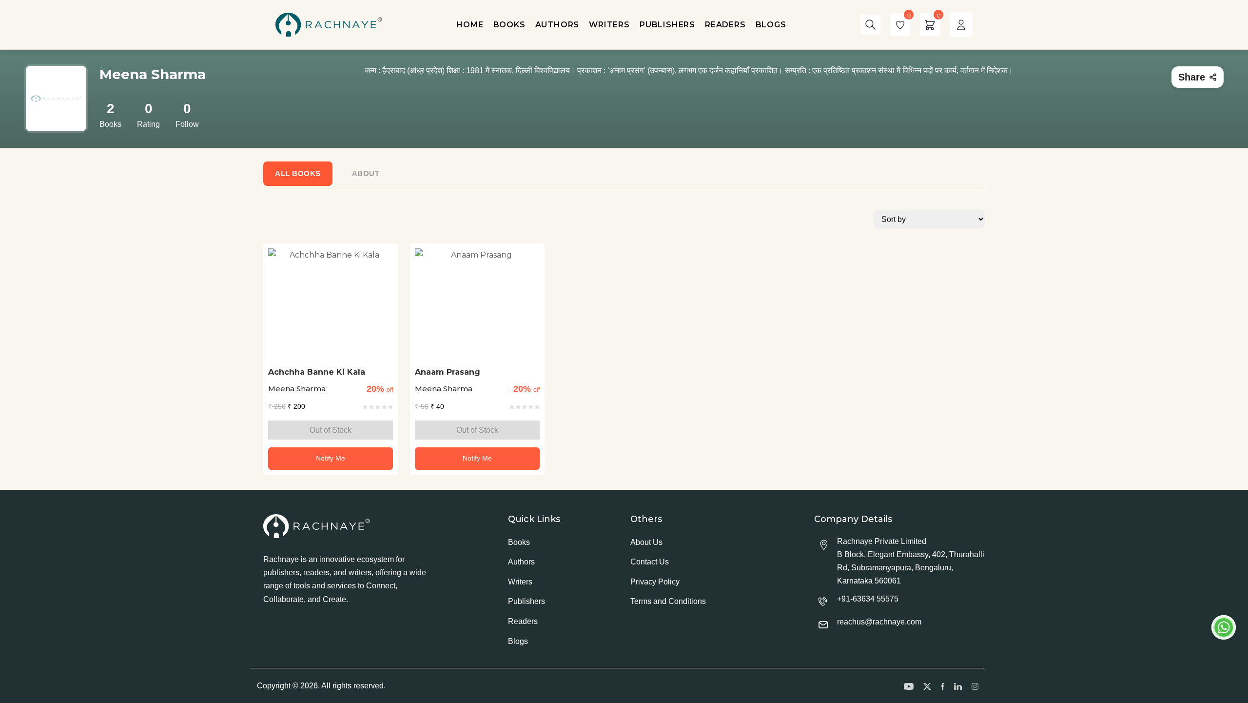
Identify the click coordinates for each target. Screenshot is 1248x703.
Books (519, 542)
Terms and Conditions (668, 601)
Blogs (518, 641)
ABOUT (366, 173)
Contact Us (649, 562)
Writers (520, 582)
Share (1191, 77)
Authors (521, 562)
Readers (523, 621)
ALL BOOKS (298, 173)
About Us (646, 542)
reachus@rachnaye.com (879, 622)
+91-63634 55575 (867, 599)
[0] (900, 24)
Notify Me (330, 458)
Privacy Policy (655, 582)
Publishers (526, 601)
